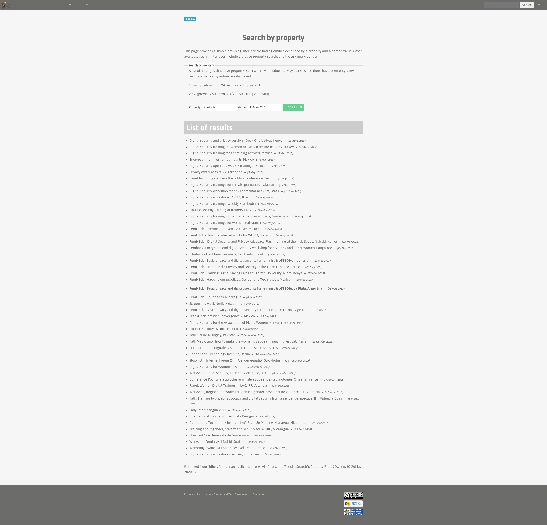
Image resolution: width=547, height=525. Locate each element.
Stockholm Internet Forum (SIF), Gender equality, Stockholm (234, 360)
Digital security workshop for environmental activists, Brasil (234, 191)
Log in (543, 4)
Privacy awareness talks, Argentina (215, 172)
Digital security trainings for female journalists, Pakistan (231, 184)
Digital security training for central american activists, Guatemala (239, 216)
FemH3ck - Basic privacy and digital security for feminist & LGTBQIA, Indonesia (249, 260)
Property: (195, 107)
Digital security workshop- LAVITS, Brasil (219, 197)
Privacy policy (192, 494)
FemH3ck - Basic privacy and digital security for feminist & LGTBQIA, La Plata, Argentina (255, 288)
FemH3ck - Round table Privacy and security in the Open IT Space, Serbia (244, 267)
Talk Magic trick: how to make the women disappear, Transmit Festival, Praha (248, 341)
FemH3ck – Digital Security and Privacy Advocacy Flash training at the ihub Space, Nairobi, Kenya (263, 241)
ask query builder (304, 56)
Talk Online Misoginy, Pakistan (212, 335)
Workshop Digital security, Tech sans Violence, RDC (228, 373)
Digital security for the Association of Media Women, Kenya (234, 322)
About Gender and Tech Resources (226, 494)
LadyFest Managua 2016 (207, 410)
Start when (254, 71)
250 (257, 94)
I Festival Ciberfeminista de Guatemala (219, 435)
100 (248, 94)
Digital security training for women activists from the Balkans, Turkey (241, 147)
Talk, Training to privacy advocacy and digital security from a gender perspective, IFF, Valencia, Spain (266, 398)
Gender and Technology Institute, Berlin (219, 354)
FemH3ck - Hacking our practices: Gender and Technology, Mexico (240, 279)
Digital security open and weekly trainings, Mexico (227, 165)
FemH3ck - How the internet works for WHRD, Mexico (230, 235)
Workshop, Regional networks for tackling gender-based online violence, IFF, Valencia (254, 392)
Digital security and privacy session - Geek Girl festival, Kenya (236, 140)
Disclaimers (259, 494)
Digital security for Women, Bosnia (215, 367)
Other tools (78, 4)
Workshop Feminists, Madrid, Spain (215, 441)
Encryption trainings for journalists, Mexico (221, 159)
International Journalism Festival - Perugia (221, 416)
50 (241, 94)
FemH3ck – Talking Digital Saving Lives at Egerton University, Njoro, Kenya (246, 273)
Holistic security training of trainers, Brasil (221, 210)
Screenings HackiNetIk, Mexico (212, 303)
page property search (260, 56)
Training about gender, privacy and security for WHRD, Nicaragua (239, 429)
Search (527, 5)
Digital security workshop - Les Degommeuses (224, 454)
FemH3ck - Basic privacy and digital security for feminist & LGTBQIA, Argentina (249, 310)
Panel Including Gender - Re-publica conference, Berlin (231, 178)
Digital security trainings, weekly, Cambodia (222, 203)
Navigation (61, 4)
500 (265, 94)
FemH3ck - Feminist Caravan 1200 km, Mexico (224, 229)
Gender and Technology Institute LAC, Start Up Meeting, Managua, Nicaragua (247, 422)
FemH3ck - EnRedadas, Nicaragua (215, 297)
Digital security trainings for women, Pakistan (223, 222)
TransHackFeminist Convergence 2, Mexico (222, 316)
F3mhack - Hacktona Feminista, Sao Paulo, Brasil (226, 254)
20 (235, 94)
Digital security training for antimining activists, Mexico (230, 153)
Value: (242, 107)
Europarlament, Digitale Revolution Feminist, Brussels (230, 348)
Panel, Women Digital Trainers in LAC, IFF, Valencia (228, 385)
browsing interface (242, 51)
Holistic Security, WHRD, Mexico (213, 329)
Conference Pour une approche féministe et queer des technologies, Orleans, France (253, 379)
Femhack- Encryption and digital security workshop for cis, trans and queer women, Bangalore (260, 248)
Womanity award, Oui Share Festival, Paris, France (227, 448)
